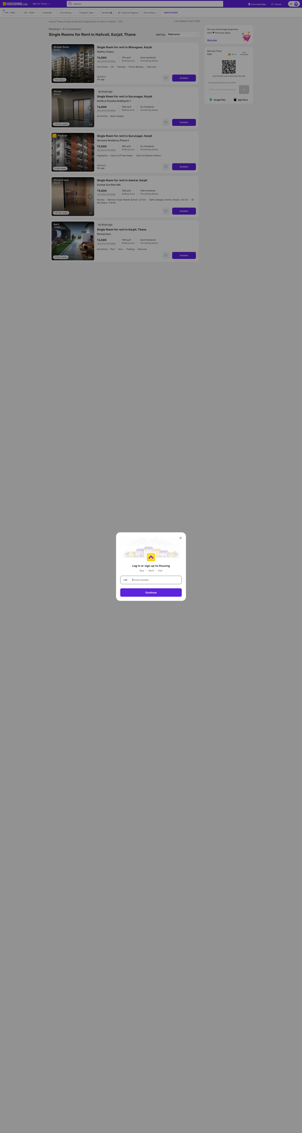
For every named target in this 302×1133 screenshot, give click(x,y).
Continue (151, 592)
